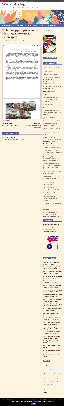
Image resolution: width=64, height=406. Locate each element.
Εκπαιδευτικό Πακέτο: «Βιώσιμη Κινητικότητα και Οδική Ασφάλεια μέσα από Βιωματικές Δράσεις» (52, 145)
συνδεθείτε (21, 139)
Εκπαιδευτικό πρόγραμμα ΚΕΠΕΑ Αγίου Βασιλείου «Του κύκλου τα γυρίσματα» (52, 112)
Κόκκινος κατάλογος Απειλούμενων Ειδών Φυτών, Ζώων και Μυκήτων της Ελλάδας (52, 118)
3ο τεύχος (46, 345)
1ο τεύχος (46, 354)
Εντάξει (33, 403)
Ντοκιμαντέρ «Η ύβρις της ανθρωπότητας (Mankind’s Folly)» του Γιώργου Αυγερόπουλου (52, 139)
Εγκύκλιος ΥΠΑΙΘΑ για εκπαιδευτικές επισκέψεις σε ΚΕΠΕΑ (51, 93)
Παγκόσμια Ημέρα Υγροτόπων (51, 74)
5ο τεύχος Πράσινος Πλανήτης (52, 336)
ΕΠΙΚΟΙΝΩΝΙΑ (20, 25)
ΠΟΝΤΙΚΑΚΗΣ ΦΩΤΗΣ (9, 41)
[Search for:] (52, 30)
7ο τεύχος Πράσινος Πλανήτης (52, 327)
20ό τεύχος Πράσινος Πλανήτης (52, 267)
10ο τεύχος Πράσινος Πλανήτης (52, 308)
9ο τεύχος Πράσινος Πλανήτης (52, 317)
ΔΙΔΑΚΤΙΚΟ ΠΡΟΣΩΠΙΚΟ (7, 25)
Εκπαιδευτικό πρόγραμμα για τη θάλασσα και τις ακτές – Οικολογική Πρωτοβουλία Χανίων (52, 214)
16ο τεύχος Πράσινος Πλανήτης (52, 285)
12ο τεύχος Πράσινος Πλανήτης (52, 304)
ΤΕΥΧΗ (42, 25)
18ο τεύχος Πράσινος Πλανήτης (52, 276)
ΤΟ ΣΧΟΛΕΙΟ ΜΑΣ (52, 25)
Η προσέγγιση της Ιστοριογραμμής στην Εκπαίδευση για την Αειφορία (52, 198)
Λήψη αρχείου (6, 120)
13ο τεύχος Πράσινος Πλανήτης (52, 299)
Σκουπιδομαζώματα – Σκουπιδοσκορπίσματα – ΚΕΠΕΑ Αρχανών (52, 105)
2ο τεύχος (46, 350)
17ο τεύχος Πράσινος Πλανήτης (52, 280)
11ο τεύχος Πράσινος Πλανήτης (52, 313)
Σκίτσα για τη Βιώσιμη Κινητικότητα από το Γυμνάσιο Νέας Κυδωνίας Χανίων (51, 158)
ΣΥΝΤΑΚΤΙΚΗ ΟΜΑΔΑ (32, 25)
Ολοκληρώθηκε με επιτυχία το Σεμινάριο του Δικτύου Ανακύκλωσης (51, 178)
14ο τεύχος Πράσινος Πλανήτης (52, 294)
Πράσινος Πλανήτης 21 (50, 262)
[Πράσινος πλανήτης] (32, 23)
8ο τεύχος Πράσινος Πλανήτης (52, 322)
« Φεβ (45, 392)
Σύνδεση (32, 1)
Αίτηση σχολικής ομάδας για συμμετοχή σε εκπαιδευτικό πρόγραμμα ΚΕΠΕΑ (51, 99)
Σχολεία (20, 41)
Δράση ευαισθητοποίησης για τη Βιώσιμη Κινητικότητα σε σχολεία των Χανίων (52, 152)
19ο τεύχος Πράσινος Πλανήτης (52, 271)
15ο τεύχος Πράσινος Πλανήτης (52, 290)
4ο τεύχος (46, 341)
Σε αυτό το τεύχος (48, 71)
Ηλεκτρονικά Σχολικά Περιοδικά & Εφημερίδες (16, 1)
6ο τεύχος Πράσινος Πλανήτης (52, 331)
